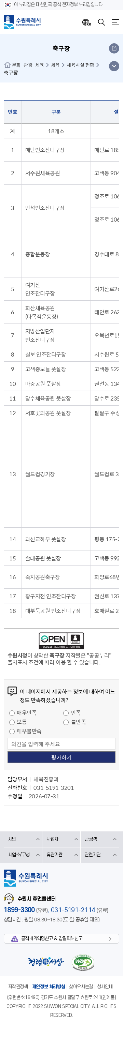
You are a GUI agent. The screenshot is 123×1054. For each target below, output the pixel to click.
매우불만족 (29, 731)
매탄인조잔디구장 (45, 150)
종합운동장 (37, 254)
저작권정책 (18, 986)
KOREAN (86, 22)
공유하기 (114, 48)
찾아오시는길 (81, 986)
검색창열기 (101, 22)
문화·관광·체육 (28, 64)
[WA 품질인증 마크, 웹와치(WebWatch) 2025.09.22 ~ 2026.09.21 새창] (83, 962)
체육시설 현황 (80, 64)
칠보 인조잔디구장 (45, 354)
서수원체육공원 (42, 173)
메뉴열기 (115, 22)
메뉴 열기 (114, 66)
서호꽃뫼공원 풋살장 (48, 413)
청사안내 (105, 986)
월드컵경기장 (40, 474)
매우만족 (27, 712)
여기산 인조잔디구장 (40, 289)
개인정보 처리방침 (48, 986)
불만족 (78, 722)
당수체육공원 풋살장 (48, 398)
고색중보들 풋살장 (45, 369)
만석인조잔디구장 (45, 208)
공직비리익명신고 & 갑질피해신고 (51, 938)
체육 (55, 64)
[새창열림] (61, 642)
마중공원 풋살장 (43, 383)
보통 (22, 722)
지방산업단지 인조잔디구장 (40, 335)
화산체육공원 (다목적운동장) (41, 312)
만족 (76, 712)
